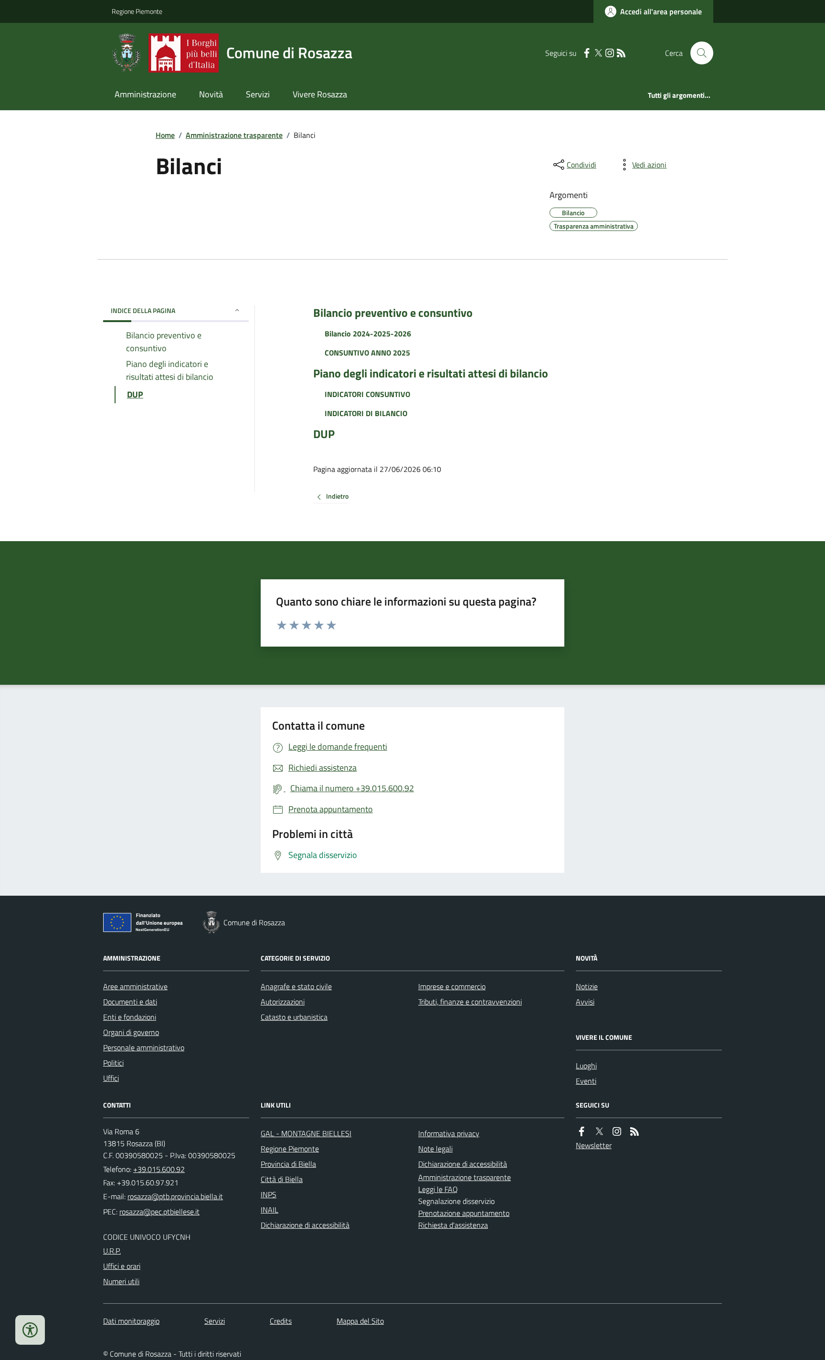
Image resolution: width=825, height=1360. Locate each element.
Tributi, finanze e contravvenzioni (470, 1001)
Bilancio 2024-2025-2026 (368, 333)
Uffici (111, 1078)
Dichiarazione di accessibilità (305, 1225)
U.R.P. (112, 1250)
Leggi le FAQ (438, 1189)
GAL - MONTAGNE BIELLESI (306, 1133)
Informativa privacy (448, 1133)
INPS (268, 1194)
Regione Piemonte (137, 11)
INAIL (269, 1209)
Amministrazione (145, 94)
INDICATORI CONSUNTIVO (367, 394)
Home (165, 135)
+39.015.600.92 (159, 1169)
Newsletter (594, 1145)
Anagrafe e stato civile (296, 986)
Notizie (587, 986)
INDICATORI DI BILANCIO (366, 413)
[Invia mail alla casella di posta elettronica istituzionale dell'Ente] (175, 1196)
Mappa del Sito (360, 1321)
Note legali (435, 1148)
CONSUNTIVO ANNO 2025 (367, 352)
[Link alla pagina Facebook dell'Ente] (581, 1132)
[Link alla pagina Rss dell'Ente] (634, 1132)
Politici (113, 1062)
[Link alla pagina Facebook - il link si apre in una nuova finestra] (586, 53)
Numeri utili (121, 1281)
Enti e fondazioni (129, 1017)
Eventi (586, 1081)
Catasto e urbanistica (294, 1017)
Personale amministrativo (143, 1047)
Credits (281, 1321)
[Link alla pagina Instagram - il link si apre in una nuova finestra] (609, 53)
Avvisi (585, 1001)
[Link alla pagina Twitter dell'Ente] (599, 1132)
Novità (211, 94)
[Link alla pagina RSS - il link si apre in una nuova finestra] (621, 53)
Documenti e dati (130, 1001)
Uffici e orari (121, 1266)
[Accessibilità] (30, 1330)
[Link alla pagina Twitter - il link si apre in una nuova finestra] (598, 53)
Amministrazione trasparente (234, 135)
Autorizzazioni (283, 1001)
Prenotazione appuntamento (463, 1213)
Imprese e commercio (452, 986)
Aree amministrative (135, 986)
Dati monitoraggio (131, 1321)
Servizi (258, 94)
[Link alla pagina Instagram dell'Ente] (617, 1132)
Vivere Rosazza (320, 94)
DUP (324, 434)
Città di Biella (282, 1179)
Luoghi (586, 1065)
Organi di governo (131, 1032)
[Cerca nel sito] (698, 53)
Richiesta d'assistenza (453, 1225)
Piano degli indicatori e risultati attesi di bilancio (430, 373)
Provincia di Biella (288, 1164)
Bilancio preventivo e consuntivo (393, 312)
